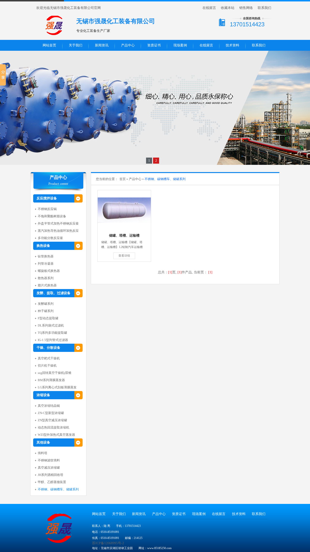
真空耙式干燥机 (49, 358)
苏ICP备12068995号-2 (108, 543)
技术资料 (232, 45)
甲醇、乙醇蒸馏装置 (52, 482)
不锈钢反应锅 (47, 209)
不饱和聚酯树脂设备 (52, 216)
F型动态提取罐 (48, 318)
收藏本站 (227, 8)
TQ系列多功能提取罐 (52, 332)
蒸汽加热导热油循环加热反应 (58, 230)
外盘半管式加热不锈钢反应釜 (58, 223)
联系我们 (264, 8)
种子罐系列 (46, 311)
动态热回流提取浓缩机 (53, 427)
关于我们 (75, 45)
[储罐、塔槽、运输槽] (124, 210)
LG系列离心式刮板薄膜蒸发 (57, 387)
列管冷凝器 (46, 263)
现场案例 (180, 45)
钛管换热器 (46, 256)
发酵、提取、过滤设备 (53, 293)
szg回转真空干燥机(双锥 (54, 373)
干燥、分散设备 (48, 347)
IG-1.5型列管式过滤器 (53, 340)
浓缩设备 (43, 395)
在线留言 (209, 8)
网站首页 (49, 45)
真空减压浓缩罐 (49, 467)
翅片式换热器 (47, 285)
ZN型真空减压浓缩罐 (52, 420)
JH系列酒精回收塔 (50, 475)
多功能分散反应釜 (50, 238)
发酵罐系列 (46, 303)
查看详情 (124, 255)
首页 (122, 179)
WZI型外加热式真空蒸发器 (56, 434)
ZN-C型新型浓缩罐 (51, 413)
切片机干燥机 (47, 365)
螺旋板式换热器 (49, 271)
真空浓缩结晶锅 (49, 405)
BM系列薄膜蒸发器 (51, 380)
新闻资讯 (101, 45)
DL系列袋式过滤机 (51, 325)
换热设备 (43, 245)
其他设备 (43, 442)
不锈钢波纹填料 (49, 460)
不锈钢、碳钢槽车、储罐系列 (58, 489)
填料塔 (42, 453)
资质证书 (154, 45)
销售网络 (246, 8)
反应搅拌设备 (47, 198)
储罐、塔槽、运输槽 (124, 235)
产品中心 (128, 45)
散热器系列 (46, 278)
